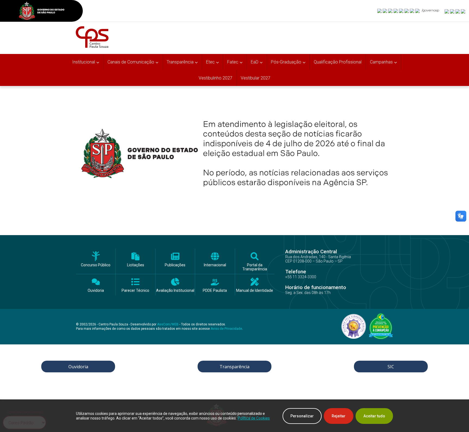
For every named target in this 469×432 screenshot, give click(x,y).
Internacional (215, 265)
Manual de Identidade (254, 291)
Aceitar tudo (374, 416)
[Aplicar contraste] (457, 11)
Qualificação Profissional (338, 62)
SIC (391, 367)
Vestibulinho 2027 (215, 78)
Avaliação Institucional (175, 291)
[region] (234, 416)
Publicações (175, 265)
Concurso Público (95, 265)
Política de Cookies (254, 418)
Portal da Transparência (254, 267)
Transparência (234, 367)
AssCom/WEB (168, 324)
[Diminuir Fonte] (452, 11)
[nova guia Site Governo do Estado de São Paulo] (41, 11)
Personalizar (302, 416)
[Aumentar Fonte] (447, 11)
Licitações (135, 265)
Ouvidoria (96, 291)
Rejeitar (339, 416)
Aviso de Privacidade (226, 329)
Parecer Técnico (135, 291)
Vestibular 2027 (255, 78)
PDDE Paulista (215, 291)
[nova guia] (463, 11)
